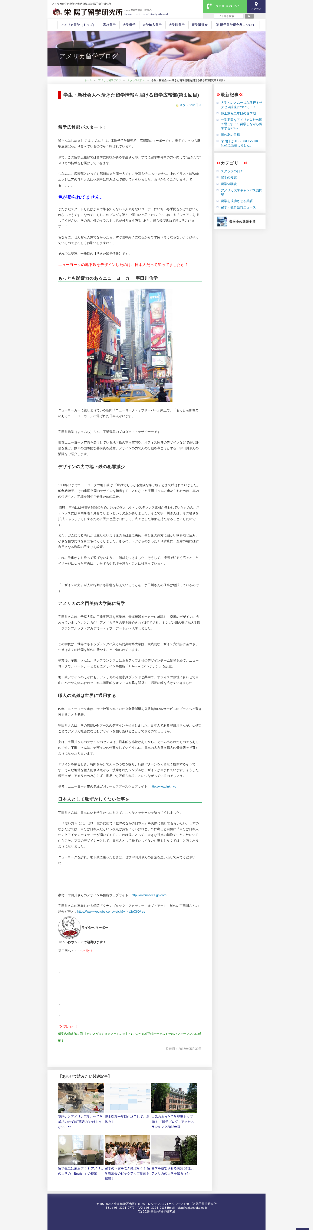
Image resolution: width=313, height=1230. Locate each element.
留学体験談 (229, 184)
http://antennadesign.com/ (149, 895)
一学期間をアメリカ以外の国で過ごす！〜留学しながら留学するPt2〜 (241, 124)
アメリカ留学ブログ (109, 80)
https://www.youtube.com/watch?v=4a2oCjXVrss (111, 911)
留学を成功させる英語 (237, 201)
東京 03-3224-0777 (227, 6)
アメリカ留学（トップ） (78, 24)
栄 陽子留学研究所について (235, 24)
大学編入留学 (152, 24)
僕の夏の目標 (230, 134)
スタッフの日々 (136, 80)
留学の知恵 (229, 177)
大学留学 (129, 24)
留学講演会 (200, 24)
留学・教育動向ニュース (238, 207)
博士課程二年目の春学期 (238, 113)
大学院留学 (177, 24)
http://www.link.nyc (164, 786)
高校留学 (109, 24)
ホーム (88, 80)
